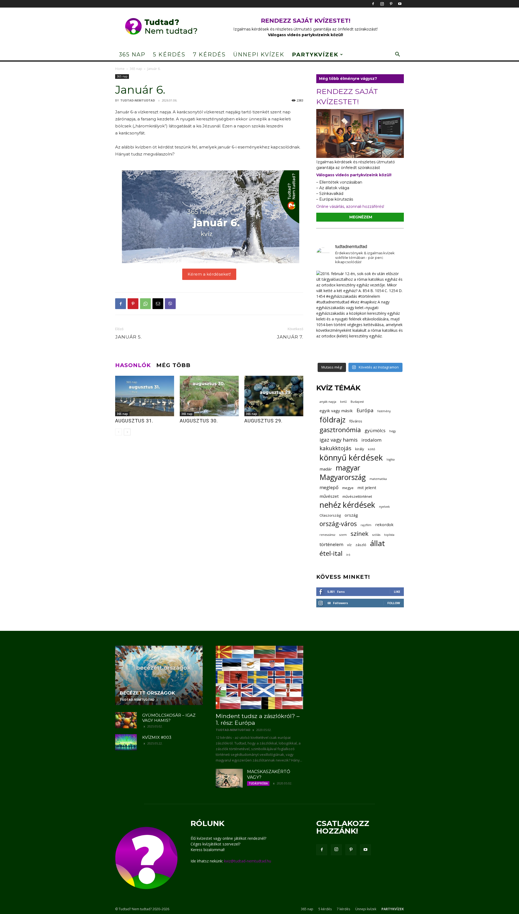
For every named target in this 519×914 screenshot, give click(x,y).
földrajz (332, 419)
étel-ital (331, 553)
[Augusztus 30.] (209, 396)
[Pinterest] (391, 4)
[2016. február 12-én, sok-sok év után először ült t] (360, 314)
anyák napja (328, 402)
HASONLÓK (133, 365)
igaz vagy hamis (339, 439)
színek (359, 533)
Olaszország (330, 515)
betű (343, 402)
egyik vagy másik (336, 410)
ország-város (338, 524)
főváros (355, 421)
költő (371, 449)
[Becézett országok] (159, 675)
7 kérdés (209, 54)
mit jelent (366, 487)
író (348, 555)
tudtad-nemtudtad (137, 100)
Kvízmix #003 (156, 737)
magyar (348, 468)
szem (343, 535)
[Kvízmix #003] (126, 742)
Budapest (357, 402)
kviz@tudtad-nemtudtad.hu (247, 861)
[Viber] (170, 303)
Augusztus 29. (263, 421)
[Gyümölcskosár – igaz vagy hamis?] (126, 720)
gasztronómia (340, 429)
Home (120, 68)
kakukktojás (335, 448)
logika (391, 459)
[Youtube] (400, 4)
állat (377, 543)
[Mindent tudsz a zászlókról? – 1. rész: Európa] (259, 677)
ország (351, 515)
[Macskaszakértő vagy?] (229, 778)
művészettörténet (357, 496)
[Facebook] (373, 4)
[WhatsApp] (145, 303)
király (359, 448)
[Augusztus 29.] (273, 396)
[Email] (157, 303)
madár (326, 469)
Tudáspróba (258, 783)
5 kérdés (169, 54)
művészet (329, 496)
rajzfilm (366, 525)
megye (348, 487)
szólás (376, 535)
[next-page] (127, 432)
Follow (393, 603)
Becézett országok (147, 693)
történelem (331, 544)
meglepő (329, 487)
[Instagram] (382, 4)
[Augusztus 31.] (144, 396)
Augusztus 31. (134, 421)
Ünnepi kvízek (258, 54)
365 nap (132, 54)
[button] (397, 54)
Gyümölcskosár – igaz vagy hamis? (168, 718)
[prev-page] (118, 432)
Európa (365, 410)
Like (397, 592)
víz (349, 544)
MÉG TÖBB (173, 365)
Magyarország (343, 477)
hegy (392, 431)
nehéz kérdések (347, 505)
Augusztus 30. (199, 421)
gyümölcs (375, 430)
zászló (360, 544)
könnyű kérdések (351, 458)
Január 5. (128, 337)
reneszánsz (327, 535)
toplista (389, 535)
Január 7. (290, 337)
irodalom (371, 440)
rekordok (384, 524)
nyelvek (384, 507)
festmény (384, 411)
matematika (378, 479)
